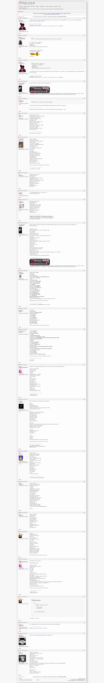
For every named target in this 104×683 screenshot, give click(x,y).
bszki (20, 514)
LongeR (20, 201)
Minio (20, 624)
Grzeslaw (20, 310)
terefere (20, 100)
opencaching (32, 25)
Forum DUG (32, 6)
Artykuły (27, 6)
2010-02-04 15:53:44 (23, 531)
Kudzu (20, 366)
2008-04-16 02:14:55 (23, 481)
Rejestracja (51, 6)
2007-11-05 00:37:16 (23, 222)
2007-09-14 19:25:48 (23, 172)
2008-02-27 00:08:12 (23, 308)
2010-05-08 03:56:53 (23, 559)
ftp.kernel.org (32, 43)
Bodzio (20, 37)
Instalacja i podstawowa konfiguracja (50, 16)
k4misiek (20, 272)
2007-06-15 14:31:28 (23, 113)
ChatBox (37, 6)
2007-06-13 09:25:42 (23, 81)
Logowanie (56, 6)
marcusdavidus (22, 83)
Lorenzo (20, 192)
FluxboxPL (37, 628)
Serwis (20, 47)
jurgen (20, 483)
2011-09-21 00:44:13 (23, 596)
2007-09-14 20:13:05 (23, 190)
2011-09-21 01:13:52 (23, 633)
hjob (20, 533)
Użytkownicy (42, 6)
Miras (20, 652)
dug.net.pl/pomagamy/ (55, 14)
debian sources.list (38, 25)
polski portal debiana (52, 25)
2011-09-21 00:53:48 (23, 622)
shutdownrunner (22, 331)
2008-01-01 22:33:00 (23, 270)
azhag (20, 19)
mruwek (20, 401)
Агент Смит (32, 360)
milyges (20, 452)
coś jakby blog (44, 25)
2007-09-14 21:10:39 (23, 199)
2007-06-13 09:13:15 (23, 60)
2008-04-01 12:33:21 (23, 364)
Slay (19, 174)
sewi (20, 115)
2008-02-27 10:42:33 (23, 329)
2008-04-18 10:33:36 (23, 512)
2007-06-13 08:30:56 (23, 18)
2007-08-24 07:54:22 (23, 137)
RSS (60, 6)
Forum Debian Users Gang (38, 16)
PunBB (84, 678)
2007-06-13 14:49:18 (23, 98)
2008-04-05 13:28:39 (23, 451)
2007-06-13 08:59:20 (23, 35)
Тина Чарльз (32, 359)
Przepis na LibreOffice (43, 628)
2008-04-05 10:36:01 (23, 399)
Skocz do (20, 678)
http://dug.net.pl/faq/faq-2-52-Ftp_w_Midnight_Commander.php (60, 71)
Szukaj (47, 6)
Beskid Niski (32, 56)
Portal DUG (21, 6)
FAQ (25, 6)
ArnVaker (20, 635)
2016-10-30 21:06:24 (23, 650)
